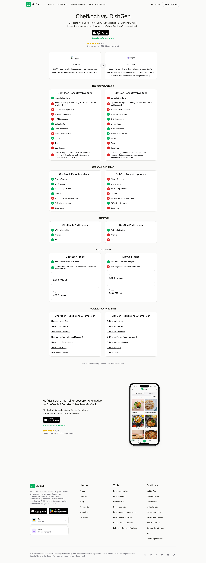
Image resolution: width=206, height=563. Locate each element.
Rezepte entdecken (97, 4)
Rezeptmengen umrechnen (124, 512)
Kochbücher (152, 502)
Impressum (97, 554)
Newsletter (84, 507)
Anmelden (155, 4)
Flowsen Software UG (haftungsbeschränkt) (54, 554)
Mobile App (62, 4)
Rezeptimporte (119, 507)
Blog (82, 502)
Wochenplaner (153, 496)
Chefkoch (75, 64)
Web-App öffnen (171, 4)
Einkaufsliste (152, 507)
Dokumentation (153, 523)
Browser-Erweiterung (155, 528)
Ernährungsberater (154, 539)
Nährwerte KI (118, 502)
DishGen (131, 64)
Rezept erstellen (154, 512)
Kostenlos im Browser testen (103, 38)
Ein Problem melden (116, 364)
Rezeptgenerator (78, 4)
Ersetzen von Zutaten (122, 517)
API (148, 533)
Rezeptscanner (119, 496)
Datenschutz (108, 554)
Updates (83, 496)
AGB (116, 554)
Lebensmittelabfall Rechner (125, 528)
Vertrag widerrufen (127, 554)
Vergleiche (84, 512)
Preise (51, 4)
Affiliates (84, 517)
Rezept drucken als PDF (123, 523)
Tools (116, 485)
